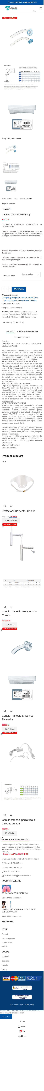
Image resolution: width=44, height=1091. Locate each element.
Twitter (4, 969)
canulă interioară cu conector (20, 312)
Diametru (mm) (9, 275)
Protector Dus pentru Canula (18, 511)
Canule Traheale (26, 198)
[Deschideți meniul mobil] (40, 8)
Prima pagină (6, 198)
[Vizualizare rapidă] (5, 506)
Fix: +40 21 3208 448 (12, 872)
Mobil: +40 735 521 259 (13, 863)
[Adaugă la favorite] (11, 506)
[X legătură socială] (14, 322)
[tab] (10, 331)
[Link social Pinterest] (17, 322)
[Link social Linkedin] (20, 322)
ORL (15, 198)
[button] (11, 520)
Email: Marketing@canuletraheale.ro (17, 876)
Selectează (19, 289)
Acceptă (6, 1017)
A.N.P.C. (5, 947)
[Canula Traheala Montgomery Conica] (22, 543)
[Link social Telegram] (23, 322)
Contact (5, 934)
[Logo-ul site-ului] (11, 8)
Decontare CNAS (8, 938)
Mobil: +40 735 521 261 (13, 867)
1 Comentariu (16, 898)
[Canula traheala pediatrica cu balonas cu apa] (22, 752)
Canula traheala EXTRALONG (20, 314)
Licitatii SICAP (7, 942)
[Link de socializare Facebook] (11, 322)
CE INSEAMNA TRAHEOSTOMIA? (15, 893)
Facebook (5, 957)
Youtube (5, 965)
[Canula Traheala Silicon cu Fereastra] (22, 647)
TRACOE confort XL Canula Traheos (22, 317)
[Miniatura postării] (6, 888)
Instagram (5, 961)
